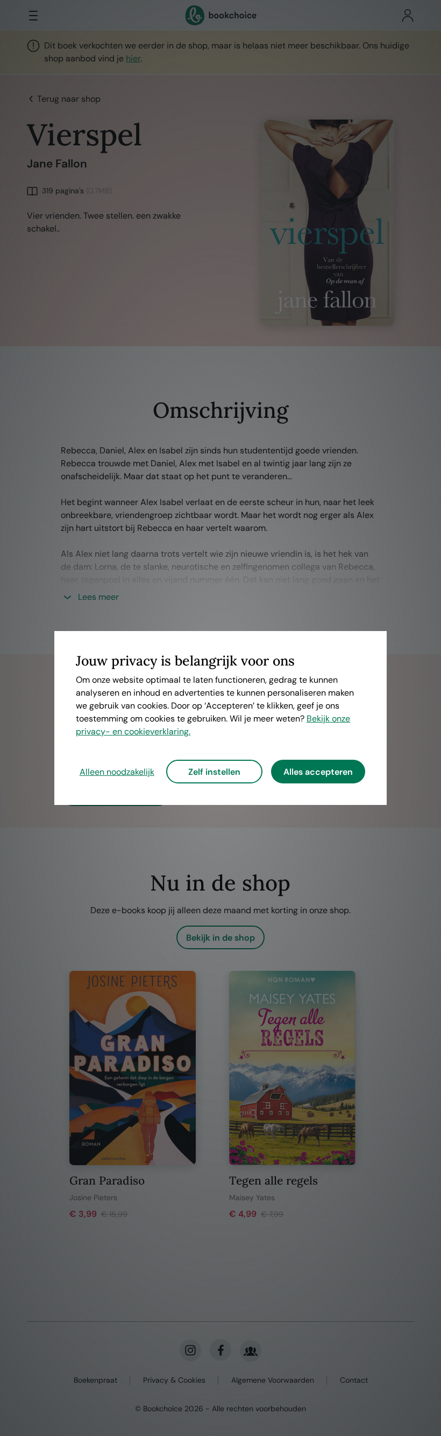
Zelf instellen (214, 771)
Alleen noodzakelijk (117, 771)
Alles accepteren (318, 771)
